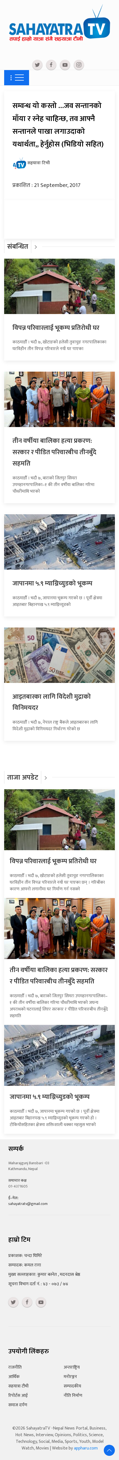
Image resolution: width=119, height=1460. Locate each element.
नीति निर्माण (73, 1395)
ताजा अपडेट (22, 777)
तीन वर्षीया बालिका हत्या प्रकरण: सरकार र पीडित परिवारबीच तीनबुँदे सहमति (54, 452)
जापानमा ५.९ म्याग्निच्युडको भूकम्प (52, 583)
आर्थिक (14, 1377)
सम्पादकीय (72, 1386)
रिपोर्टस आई (18, 1395)
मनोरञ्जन (70, 1377)
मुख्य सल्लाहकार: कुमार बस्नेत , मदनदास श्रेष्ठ (44, 1274)
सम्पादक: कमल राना (24, 1265)
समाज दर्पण (17, 1405)
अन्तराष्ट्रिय (72, 1367)
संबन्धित (17, 246)
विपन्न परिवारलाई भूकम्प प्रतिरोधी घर (55, 327)
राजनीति (15, 1367)
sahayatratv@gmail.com (28, 1204)
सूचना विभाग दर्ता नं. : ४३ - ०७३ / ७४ (38, 1284)
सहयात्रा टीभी (18, 1386)
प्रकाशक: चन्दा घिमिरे (25, 1255)
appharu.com (86, 1448)
